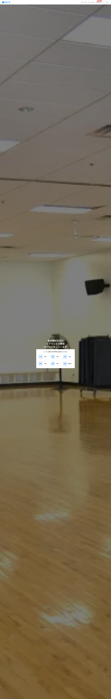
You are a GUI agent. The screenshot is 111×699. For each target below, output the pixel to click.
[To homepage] (6, 2)
